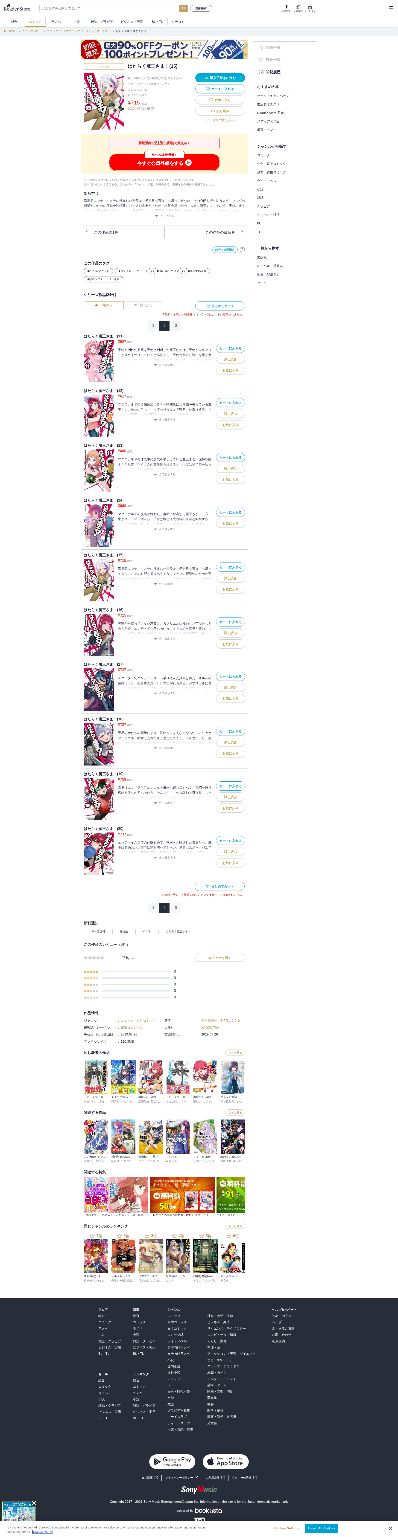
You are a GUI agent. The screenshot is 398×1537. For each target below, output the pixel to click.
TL (259, 232)
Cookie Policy (43, 1532)
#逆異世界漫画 (197, 271)
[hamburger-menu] (391, 8)
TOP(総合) (10, 31)
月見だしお (145, 1280)
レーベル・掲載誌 (270, 266)
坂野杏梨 (225, 1161)
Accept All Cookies (321, 1528)
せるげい (89, 1101)
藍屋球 (115, 1161)
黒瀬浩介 (143, 1101)
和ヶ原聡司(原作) (138, 78)
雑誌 (260, 198)
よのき (170, 1280)
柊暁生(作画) (158, 78)
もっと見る (167, 216)
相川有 (212, 1161)
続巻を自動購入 (225, 249)
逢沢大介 (238, 1161)
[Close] (391, 1528)
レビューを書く (137, 94)
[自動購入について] (242, 249)
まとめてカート (223, 306)
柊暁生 (124, 931)
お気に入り (223, 100)
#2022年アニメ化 (168, 271)
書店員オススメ (268, 104)
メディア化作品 (268, 121)
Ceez (157, 1280)
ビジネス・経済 (268, 215)
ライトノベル (266, 181)
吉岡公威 (171, 1161)
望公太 (155, 1101)
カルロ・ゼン (104, 1280)
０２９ (147, 931)
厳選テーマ (265, 130)
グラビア (263, 206)
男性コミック (72, 31)
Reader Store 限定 (270, 113)
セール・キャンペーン (273, 96)
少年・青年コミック (271, 163)
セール (262, 283)
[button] (244, 1478)
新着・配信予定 (268, 274)
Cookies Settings (286, 1528)
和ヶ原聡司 (98, 931)
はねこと (241, 1101)
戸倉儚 (215, 1280)
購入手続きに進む (223, 78)
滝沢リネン (118, 1101)
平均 (125, 958)
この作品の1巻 (106, 232)
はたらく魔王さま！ (98, 31)
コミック (52, 31)
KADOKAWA (210, 1027)
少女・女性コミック (271, 172)
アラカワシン (201, 1280)
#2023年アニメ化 (98, 271)
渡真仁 (88, 1161)
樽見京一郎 (118, 1280)
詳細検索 (201, 8)
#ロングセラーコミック (133, 271)
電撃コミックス (160, 84)
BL (259, 223)
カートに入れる (223, 89)
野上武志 (132, 1280)
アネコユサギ (129, 1161)
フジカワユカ (146, 1161)
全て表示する (167, 365)
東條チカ (89, 1280)
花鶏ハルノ (200, 1161)
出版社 (262, 257)
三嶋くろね (100, 1161)
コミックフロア (31, 31)
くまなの (101, 1101)
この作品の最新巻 (220, 232)
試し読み (223, 111)
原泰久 (224, 1280)
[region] (199, 1529)
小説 (260, 189)
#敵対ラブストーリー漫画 (104, 279)
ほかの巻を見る (223, 120)
